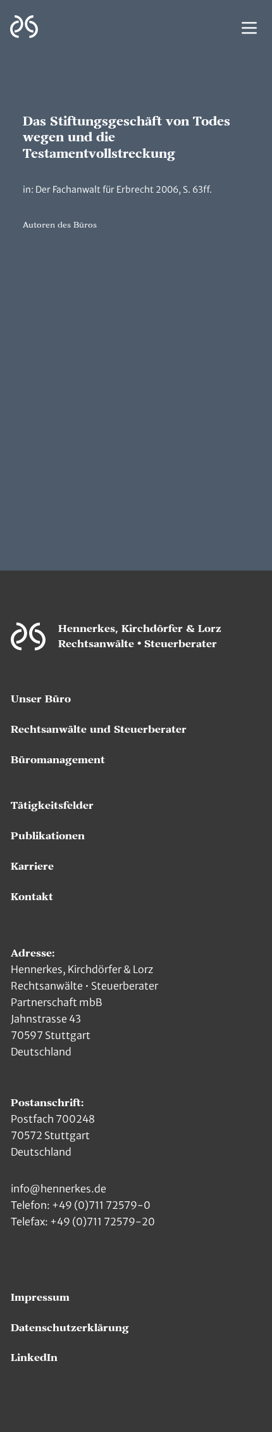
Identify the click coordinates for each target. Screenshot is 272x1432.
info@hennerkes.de (58, 1188)
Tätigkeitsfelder (52, 805)
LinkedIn (34, 1358)
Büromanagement (58, 760)
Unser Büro (41, 699)
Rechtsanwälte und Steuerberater (99, 729)
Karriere (32, 866)
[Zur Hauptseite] (24, 27)
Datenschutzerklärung (70, 1328)
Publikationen (48, 836)
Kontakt (32, 897)
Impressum (40, 1297)
